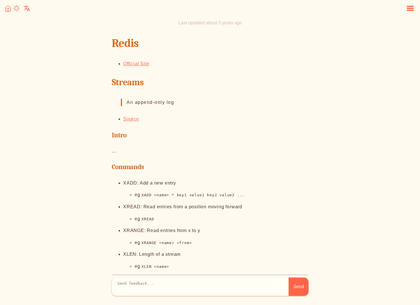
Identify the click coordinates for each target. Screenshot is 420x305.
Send (298, 286)
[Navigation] (410, 9)
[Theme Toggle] (16, 9)
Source (131, 118)
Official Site (136, 63)
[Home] (8, 10)
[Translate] (27, 9)
